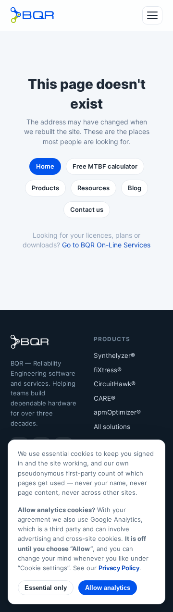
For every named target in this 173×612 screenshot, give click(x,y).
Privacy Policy (119, 568)
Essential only (46, 587)
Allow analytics (107, 587)
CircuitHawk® (115, 384)
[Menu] (152, 15)
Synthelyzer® (114, 355)
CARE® (104, 398)
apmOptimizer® (117, 412)
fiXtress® (108, 370)
